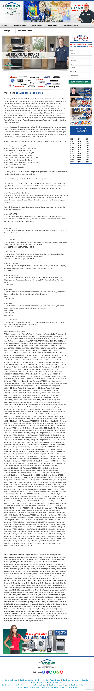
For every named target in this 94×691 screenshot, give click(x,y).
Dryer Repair (53, 25)
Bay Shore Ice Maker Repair (58, 685)
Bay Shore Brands (11, 680)
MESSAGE (73, 71)
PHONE (72, 57)
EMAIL (72, 64)
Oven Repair (6, 30)
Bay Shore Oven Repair (55, 682)
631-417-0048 (78, 8)
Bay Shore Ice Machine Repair (36, 685)
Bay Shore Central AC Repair (81, 685)
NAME (71, 50)
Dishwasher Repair (25, 30)
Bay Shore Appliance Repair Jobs (28, 687)
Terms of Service (73, 687)
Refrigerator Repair (71, 25)
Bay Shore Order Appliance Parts (53, 687)
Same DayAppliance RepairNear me (85, 92)
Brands (4, 25)
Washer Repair (36, 25)
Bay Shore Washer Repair (51, 680)
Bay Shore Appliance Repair (29, 680)
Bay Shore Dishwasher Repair (12, 685)
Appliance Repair (20, 25)
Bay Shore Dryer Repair (71, 680)
